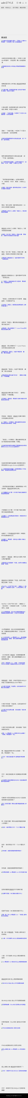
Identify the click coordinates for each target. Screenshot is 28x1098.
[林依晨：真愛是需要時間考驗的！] (14, 858)
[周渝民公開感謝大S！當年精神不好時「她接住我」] (14, 265)
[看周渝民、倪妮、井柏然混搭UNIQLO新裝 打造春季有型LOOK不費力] (14, 670)
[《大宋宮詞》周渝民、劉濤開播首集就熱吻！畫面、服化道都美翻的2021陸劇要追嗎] (14, 645)
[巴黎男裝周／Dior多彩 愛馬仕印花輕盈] (14, 1012)
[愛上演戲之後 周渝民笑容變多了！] (14, 1056)
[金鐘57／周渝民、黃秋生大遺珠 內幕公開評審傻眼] (14, 547)
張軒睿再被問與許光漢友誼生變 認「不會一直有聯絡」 (13, 157)
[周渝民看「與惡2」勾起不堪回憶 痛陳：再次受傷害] (14, 359)
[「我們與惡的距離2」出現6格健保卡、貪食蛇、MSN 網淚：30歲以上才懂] (14, 169)
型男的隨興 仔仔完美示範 (12, 889)
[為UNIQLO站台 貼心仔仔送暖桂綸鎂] (14, 990)
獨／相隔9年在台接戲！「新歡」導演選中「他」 (13, 752)
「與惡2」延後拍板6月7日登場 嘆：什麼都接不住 (14, 300)
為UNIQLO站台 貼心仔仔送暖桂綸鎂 (13, 1000)
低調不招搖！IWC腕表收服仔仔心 (12, 911)
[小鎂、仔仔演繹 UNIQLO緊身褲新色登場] (14, 945)
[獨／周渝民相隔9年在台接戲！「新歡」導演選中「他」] (14, 741)
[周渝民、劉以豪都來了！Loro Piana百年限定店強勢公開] (14, 336)
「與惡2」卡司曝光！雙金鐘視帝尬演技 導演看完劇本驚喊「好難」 (14, 441)
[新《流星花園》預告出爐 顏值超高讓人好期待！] (14, 811)
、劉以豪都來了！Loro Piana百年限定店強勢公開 (14, 347)
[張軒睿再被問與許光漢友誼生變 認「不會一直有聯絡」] (14, 146)
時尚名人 (8, 8)
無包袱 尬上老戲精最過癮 (12, 979)
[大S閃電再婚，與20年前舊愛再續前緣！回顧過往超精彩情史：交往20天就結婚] (14, 619)
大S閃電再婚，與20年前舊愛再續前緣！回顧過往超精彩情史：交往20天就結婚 (13, 631)
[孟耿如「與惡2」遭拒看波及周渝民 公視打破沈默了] (14, 312)
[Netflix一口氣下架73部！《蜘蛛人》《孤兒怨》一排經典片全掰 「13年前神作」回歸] (14, 594)
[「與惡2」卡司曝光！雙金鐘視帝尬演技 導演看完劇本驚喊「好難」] (14, 429)
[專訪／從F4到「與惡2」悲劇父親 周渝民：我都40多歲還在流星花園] (14, 242)
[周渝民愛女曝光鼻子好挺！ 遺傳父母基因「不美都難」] (14, 382)
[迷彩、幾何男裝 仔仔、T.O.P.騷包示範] (14, 834)
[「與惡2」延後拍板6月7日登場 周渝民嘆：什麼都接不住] (14, 289)
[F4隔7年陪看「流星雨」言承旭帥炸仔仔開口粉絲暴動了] (14, 694)
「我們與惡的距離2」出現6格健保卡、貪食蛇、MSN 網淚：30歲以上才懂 (14, 181)
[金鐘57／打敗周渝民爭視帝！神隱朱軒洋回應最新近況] (14, 523)
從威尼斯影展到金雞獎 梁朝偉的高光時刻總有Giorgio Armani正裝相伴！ (14, 464)
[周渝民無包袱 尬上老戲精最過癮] (14, 969)
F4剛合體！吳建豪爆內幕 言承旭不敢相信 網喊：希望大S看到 (14, 108)
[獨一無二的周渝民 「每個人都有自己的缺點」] (14, 922)
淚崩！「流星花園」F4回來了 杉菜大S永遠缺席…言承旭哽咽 (14, 132)
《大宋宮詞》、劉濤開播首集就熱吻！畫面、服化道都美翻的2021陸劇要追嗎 (14, 657)
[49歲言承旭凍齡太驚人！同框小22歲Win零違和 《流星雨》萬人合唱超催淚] (14, 48)
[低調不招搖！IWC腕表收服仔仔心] (14, 901)
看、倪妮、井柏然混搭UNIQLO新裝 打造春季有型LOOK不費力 (14, 681)
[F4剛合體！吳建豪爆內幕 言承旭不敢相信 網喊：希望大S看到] (14, 97)
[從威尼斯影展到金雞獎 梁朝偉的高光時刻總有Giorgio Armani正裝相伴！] (14, 453)
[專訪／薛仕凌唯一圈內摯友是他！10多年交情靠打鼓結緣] (14, 195)
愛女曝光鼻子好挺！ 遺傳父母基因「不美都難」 (13, 394)
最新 (2, 8)
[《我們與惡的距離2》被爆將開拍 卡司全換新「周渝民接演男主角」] (14, 476)
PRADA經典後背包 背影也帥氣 (12, 1045)
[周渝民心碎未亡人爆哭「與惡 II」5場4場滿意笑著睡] (14, 218)
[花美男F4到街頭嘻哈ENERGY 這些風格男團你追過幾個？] (14, 787)
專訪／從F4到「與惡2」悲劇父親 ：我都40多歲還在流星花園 (14, 253)
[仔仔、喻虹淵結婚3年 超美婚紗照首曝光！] (14, 764)
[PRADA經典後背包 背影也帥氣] (14, 1035)
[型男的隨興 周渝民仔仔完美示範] (14, 879)
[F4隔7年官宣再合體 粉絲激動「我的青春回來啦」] (14, 717)
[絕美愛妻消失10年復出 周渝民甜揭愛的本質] (14, 74)
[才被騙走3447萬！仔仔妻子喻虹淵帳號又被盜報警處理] (14, 500)
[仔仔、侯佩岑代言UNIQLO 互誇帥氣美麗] (14, 1078)
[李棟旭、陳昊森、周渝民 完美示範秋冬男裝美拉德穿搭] (14, 406)
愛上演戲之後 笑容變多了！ (13, 1067)
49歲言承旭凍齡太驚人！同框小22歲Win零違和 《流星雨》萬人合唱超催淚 (14, 60)
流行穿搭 (16, 8)
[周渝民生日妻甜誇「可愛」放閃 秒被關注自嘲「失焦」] (14, 570)
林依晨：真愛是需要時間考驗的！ (13, 868)
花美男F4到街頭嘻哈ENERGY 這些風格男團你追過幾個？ (14, 799)
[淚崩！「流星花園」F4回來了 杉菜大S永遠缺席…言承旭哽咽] (14, 120)
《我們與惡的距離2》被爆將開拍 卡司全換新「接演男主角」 (14, 487)
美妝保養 (23, 8)
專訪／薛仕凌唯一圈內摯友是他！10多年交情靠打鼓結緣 (13, 206)
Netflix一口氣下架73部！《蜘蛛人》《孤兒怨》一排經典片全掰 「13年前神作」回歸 (14, 606)
